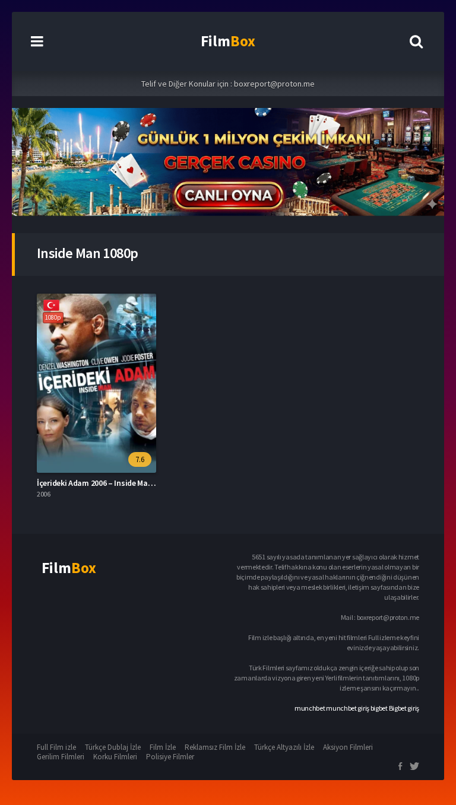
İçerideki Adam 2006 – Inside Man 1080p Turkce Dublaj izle (138, 483)
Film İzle (163, 747)
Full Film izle (56, 747)
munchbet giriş (347, 708)
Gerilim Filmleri (60, 757)
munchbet (309, 708)
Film (228, 40)
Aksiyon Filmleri (348, 747)
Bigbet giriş (404, 708)
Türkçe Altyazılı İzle (284, 747)
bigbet (379, 708)
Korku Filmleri (115, 757)
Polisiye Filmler (170, 757)
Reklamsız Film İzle (215, 747)
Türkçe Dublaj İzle (113, 747)
